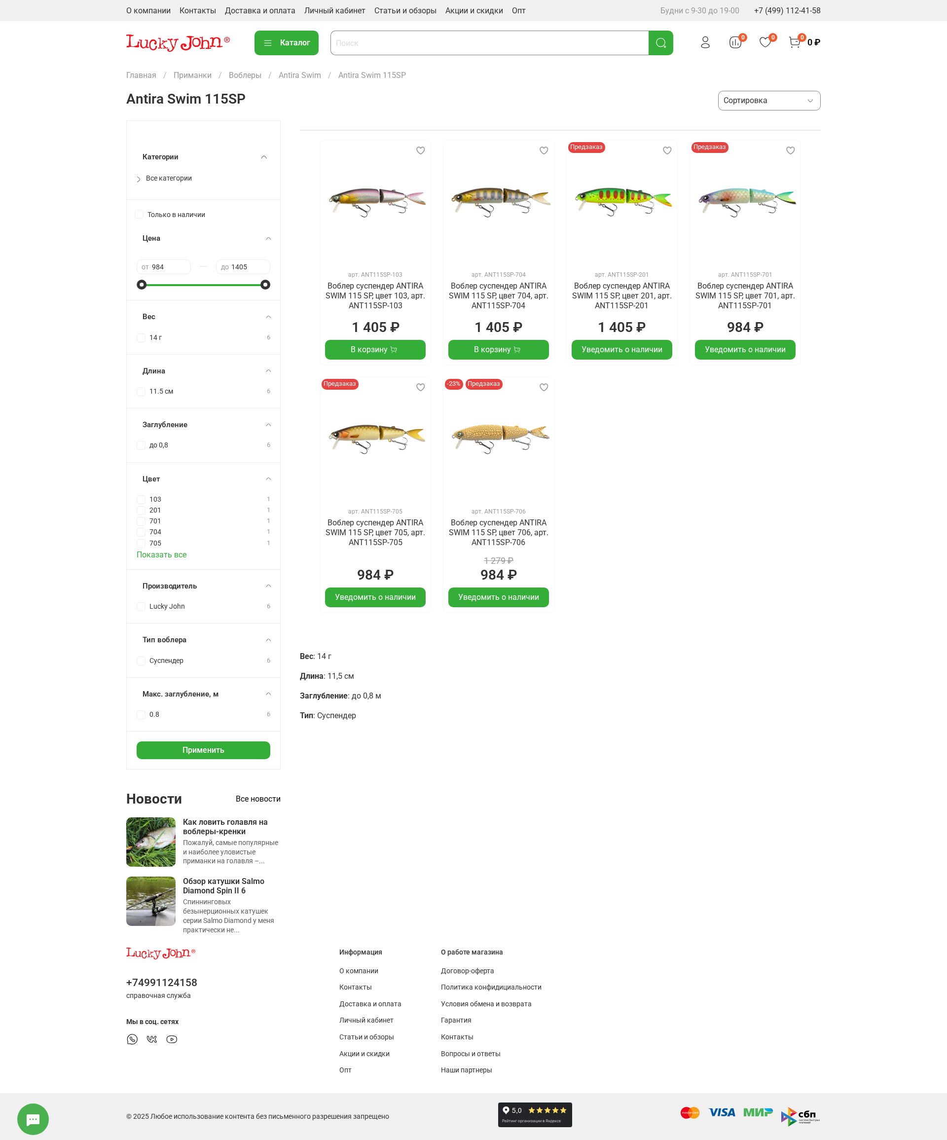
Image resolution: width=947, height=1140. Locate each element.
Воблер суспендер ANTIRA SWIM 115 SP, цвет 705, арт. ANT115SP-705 (375, 532)
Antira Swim (300, 75)
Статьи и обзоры (405, 10)
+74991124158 (161, 983)
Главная (141, 75)
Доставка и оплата (260, 10)
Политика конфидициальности (491, 987)
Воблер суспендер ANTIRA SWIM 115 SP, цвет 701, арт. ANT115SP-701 (745, 295)
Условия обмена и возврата (486, 1004)
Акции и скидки (474, 10)
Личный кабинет (334, 10)
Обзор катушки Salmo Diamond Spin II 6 (223, 886)
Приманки (193, 75)
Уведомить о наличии (622, 349)
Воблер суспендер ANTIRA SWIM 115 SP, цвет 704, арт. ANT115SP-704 (498, 295)
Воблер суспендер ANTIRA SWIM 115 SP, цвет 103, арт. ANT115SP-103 (375, 295)
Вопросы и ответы (471, 1054)
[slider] (141, 284)
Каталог (295, 42)
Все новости (258, 799)
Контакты (198, 10)
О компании (148, 10)
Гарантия (456, 1020)
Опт (519, 10)
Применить (203, 750)
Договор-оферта (467, 971)
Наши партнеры (466, 1070)
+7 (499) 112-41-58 (787, 10)
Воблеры (245, 75)
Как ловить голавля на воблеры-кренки (225, 826)
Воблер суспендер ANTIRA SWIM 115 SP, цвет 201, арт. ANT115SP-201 (622, 295)
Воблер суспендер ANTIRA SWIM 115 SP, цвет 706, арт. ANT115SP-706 (498, 532)
